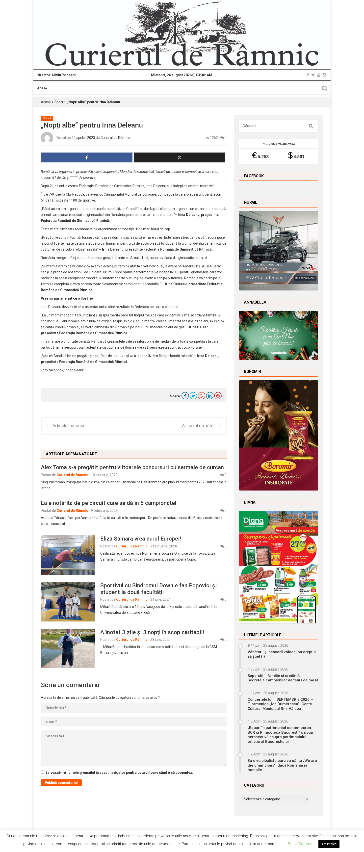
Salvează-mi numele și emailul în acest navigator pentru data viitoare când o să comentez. (119, 773)
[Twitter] (313, 75)
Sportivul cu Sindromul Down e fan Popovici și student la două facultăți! (158, 588)
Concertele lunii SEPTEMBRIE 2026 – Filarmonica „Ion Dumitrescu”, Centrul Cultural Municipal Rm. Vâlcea (281, 704)
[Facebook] (308, 75)
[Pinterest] (218, 395)
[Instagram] (324, 75)
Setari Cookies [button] (300, 844)
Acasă (42, 88)
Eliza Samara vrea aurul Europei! (140, 538)
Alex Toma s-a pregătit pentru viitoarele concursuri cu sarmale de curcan (132, 467)
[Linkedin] (209, 395)
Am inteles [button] (329, 844)
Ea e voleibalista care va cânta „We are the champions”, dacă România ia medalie (282, 765)
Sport (58, 102)
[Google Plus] (201, 395)
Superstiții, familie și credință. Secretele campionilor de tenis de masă (283, 677)
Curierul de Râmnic (115, 138)
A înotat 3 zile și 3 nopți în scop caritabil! (152, 632)
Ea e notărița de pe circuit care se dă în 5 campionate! (109, 503)
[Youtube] (318, 75)
